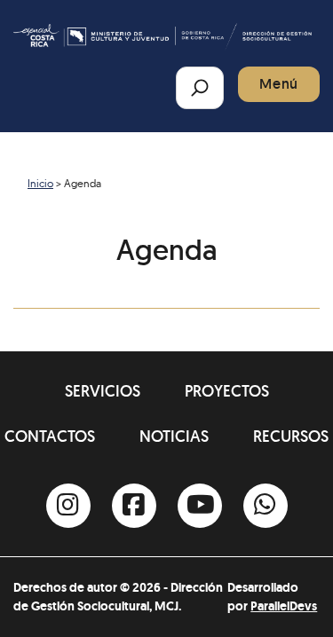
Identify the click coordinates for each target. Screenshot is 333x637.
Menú (278, 84)
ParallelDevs (283, 606)
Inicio (40, 183)
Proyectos (227, 391)
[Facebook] (134, 506)
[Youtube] (200, 506)
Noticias (174, 436)
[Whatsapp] (265, 506)
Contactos (49, 436)
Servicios (102, 391)
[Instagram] (68, 506)
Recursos (291, 436)
